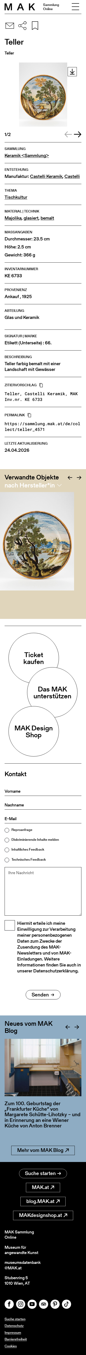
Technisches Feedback (28, 859)
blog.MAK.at (40, 1201)
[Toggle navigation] (75, 7)
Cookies (11, 1346)
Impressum (13, 1332)
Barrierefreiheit (16, 1339)
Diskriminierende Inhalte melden (35, 839)
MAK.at (40, 1187)
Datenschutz (14, 1325)
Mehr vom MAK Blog (40, 1150)
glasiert (31, 218)
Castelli (72, 176)
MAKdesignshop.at (40, 1215)
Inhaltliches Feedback (27, 849)
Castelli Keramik (46, 176)
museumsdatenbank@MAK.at (23, 1265)
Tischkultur (16, 197)
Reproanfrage (21, 829)
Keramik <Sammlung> (27, 155)
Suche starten (40, 1173)
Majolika (13, 218)
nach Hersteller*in (30, 485)
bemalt (47, 218)
